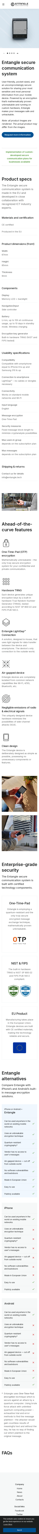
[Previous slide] (4, 53)
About (19, 1496)
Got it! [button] (19, 1530)
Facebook (19, 1511)
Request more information (17, 134)
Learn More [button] (7, 1524)
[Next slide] (17, 53)
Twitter (19, 1514)
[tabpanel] (19, 28)
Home (19, 1488)
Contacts (19, 1499)
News (19, 1492)
